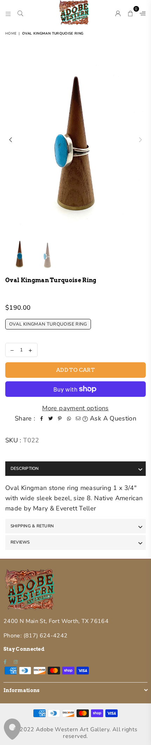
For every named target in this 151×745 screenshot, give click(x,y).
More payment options (75, 408)
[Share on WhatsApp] (68, 418)
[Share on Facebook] (41, 418)
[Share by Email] (78, 418)
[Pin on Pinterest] (59, 418)
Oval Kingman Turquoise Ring (48, 324)
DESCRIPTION (25, 468)
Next (140, 140)
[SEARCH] (20, 12)
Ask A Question (112, 418)
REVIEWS (20, 542)
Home (11, 33)
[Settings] (141, 12)
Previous (10, 140)
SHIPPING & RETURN (32, 526)
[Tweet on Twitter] (50, 418)
